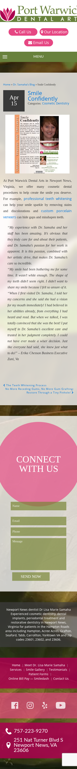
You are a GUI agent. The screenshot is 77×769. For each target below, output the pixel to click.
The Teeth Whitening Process (26, 385)
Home (6, 84)
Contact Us (61, 679)
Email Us (40, 42)
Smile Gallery (35, 670)
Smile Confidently (43, 95)
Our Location (55, 31)
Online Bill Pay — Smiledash (29, 679)
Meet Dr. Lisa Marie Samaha (45, 665)
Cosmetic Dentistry (55, 103)
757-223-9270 (31, 731)
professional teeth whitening (48, 198)
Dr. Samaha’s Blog (24, 84)
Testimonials (58, 670)
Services (16, 670)
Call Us (24, 31)
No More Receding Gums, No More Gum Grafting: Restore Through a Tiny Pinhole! (39, 390)
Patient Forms (38, 674)
